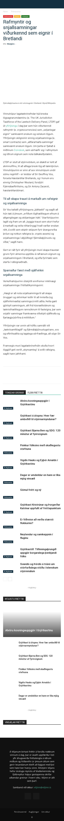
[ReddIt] (37, 55)
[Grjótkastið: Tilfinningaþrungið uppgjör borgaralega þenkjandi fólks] (11, 552)
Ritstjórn (10, 44)
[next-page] (10, 579)
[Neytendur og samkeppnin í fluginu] (11, 538)
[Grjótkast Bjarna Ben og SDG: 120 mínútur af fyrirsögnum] (11, 434)
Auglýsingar (34, 811)
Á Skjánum (8, 408)
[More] (59, 55)
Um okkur (45, 811)
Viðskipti (25, 16)
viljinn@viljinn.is (42, 787)
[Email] (44, 55)
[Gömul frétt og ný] (11, 493)
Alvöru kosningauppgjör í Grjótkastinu (29, 630)
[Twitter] (23, 55)
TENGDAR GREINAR (14, 392)
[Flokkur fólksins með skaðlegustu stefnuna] (11, 449)
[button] (5, 4)
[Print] (52, 55)
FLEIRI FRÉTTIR (35, 392)
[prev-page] (5, 579)
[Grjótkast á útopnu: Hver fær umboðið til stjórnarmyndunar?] (11, 419)
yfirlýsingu (11, 125)
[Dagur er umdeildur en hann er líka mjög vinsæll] (11, 478)
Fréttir (17, 16)
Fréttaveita (16, 11)
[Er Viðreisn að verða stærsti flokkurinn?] (11, 523)
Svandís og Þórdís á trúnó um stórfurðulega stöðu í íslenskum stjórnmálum (39, 567)
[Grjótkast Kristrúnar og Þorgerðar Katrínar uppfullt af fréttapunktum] (11, 508)
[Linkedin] (30, 55)
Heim (5, 11)
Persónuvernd (20, 811)
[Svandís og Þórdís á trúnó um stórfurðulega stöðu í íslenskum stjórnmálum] (11, 567)
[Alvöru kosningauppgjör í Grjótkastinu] (11, 404)
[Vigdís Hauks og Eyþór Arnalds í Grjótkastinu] (11, 463)
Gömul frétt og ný (30, 489)
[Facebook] (16, 55)
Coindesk (19, 150)
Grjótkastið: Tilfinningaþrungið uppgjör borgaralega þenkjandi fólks (38, 553)
